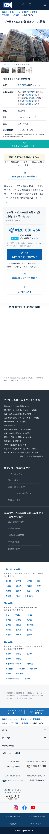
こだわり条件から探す (18, 493)
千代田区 (5, 15)
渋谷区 (17, 615)
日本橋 (29, 581)
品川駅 (29, 654)
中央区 (8, 620)
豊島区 (19, 635)
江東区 (19, 630)
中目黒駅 (21, 669)
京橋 (39, 581)
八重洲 (29, 586)
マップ (34, 238)
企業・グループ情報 (11, 753)
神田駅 (28, 95)
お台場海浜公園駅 (13, 679)
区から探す (13, 480)
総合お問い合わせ (13, 816)
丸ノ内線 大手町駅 (16, 522)
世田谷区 (30, 625)
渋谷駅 (8, 659)
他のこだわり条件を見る (31, 456)
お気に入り (30, 4)
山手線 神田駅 (14, 528)
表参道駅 (30, 664)
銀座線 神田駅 (14, 549)
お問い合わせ (36, 4)
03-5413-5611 (24, 235)
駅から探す (9, 642)
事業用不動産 (8, 745)
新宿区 (19, 620)
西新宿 (8, 596)
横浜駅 (27, 679)
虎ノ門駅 (9, 669)
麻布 (39, 586)
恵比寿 (19, 586)
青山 (18, 596)
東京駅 (8, 654)
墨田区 (29, 630)
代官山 (8, 586)
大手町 (8, 591)
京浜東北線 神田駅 (16, 535)
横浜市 (29, 635)
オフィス (13, 719)
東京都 (34, 12)
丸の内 (19, 591)
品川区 (8, 625)
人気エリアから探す (13, 569)
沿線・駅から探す (16, 487)
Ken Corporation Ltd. (7, 5)
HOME (4, 12)
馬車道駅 (33, 669)
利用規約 (13, 824)
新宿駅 (19, 659)
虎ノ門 (8, 581)
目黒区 (19, 625)
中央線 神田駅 (14, 542)
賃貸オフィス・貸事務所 (19, 12)
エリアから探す (15, 474)
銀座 (28, 591)
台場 (37, 591)
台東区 (8, 635)
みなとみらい (30, 596)
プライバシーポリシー (36, 816)
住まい (5, 730)
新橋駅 (19, 654)
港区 (7, 615)
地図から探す (14, 500)
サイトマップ (35, 824)
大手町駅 (15, 15)
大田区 (8, 630)
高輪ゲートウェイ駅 (13, 664)
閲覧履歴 (23, 4)
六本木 (19, 581)
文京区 (29, 620)
